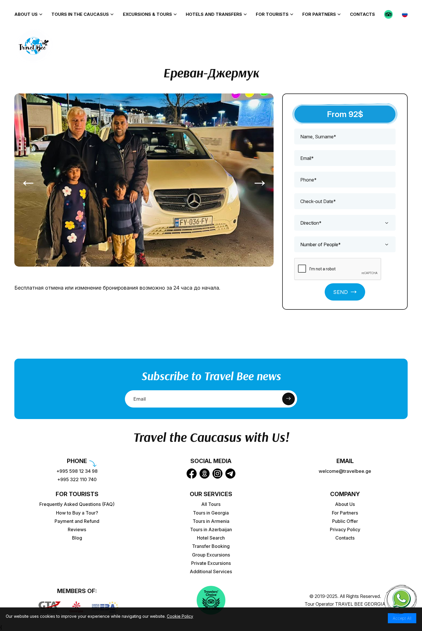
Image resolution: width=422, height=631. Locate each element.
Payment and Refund (77, 521)
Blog (77, 538)
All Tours (210, 504)
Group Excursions (211, 555)
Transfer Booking (211, 546)
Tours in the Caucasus (80, 14)
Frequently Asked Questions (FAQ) (77, 504)
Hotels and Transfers (214, 14)
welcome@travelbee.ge (345, 471)
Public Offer (345, 521)
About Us (26, 14)
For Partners (319, 14)
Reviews (77, 529)
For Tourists (272, 14)
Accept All (402, 618)
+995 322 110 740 (77, 479)
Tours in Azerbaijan (211, 529)
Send (340, 292)
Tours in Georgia (211, 513)
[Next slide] (260, 183)
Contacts (362, 14)
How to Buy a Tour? (77, 513)
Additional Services (211, 571)
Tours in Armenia (211, 521)
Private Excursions (211, 563)
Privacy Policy (345, 529)
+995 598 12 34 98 (77, 471)
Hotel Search (211, 538)
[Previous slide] (28, 183)
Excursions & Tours (147, 14)
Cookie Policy (180, 616)
